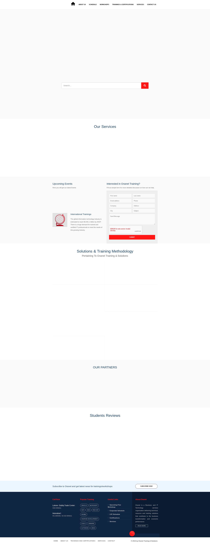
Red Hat (95, 510)
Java (88, 510)
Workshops (104, 4)
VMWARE (91, 523)
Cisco (83, 523)
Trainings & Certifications (123, 4)
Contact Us (151, 4)
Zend (93, 528)
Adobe (83, 514)
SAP (82, 510)
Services (140, 4)
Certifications (115, 518)
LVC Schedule (115, 514)
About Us (82, 4)
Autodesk (85, 528)
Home (56, 541)
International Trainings (81, 214)
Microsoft (93, 505)
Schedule (93, 4)
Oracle (84, 505)
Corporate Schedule (117, 511)
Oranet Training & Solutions (148, 541)
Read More (142, 525)
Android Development (89, 519)
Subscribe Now (146, 486)
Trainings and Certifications (83, 541)
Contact (111, 541)
